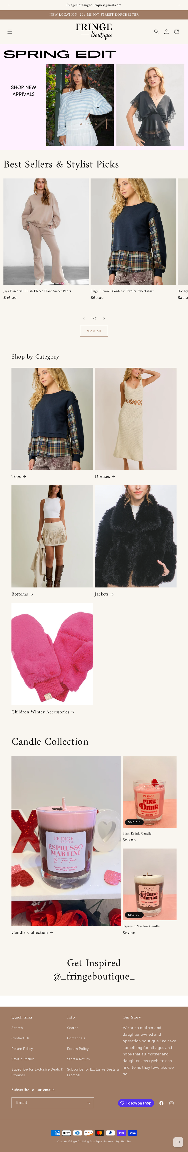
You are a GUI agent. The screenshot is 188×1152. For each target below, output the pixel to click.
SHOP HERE (89, 124)
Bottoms (19, 594)
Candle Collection (29, 933)
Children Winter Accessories (40, 712)
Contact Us (20, 1038)
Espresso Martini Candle (141, 926)
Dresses (102, 477)
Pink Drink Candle (137, 834)
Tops (16, 477)
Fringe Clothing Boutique (85, 1141)
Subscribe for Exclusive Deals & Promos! (37, 1072)
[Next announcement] (179, 5)
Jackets (102, 594)
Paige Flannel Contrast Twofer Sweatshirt (122, 291)
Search (17, 1028)
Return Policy (22, 1049)
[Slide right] (104, 318)
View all (94, 331)
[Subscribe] (89, 1102)
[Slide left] (84, 318)
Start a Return (22, 1059)
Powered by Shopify (117, 1141)
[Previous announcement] (9, 5)
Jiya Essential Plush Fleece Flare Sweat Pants (37, 291)
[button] (10, 32)
